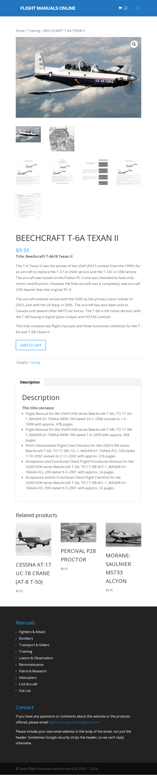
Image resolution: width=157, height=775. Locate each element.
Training (34, 30)
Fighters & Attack (32, 632)
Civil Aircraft (28, 684)
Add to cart (30, 345)
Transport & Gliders (34, 645)
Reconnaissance (31, 664)
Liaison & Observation (36, 658)
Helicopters (28, 677)
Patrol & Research (32, 671)
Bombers (26, 638)
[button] (134, 44)
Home (20, 30)
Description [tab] (30, 382)
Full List (25, 690)
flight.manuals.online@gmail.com (74, 722)
